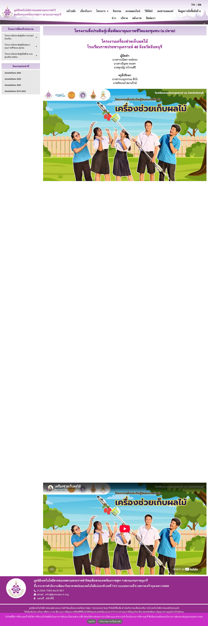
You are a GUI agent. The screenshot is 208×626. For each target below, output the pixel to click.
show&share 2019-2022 (15, 91)
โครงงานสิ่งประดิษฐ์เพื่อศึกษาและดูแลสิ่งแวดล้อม (19, 55)
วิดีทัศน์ (149, 11)
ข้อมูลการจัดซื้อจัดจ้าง (189, 11)
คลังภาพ (136, 18)
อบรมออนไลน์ (133, 11)
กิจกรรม (117, 11)
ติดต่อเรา (150, 18)
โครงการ (100, 11)
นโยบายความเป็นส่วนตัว (110, 621)
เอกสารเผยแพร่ (165, 11)
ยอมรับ (91, 621)
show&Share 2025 (13, 73)
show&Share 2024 (13, 79)
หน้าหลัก (71, 11)
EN (199, 4)
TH (193, 4)
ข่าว (114, 18)
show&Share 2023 (13, 85)
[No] (204, 619)
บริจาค (124, 18)
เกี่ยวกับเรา (86, 11)
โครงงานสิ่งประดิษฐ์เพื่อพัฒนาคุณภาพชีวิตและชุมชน (17, 46)
